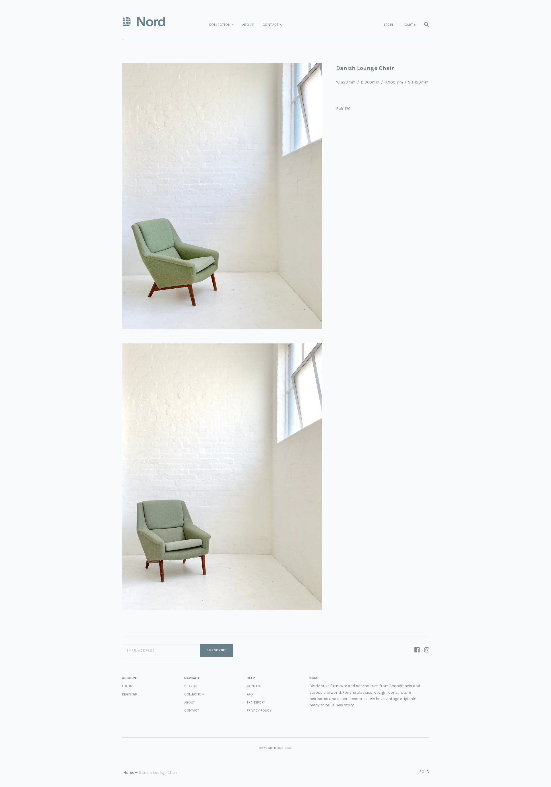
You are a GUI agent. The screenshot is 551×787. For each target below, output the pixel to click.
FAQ (250, 694)
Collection (220, 25)
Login (388, 25)
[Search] (426, 26)
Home (128, 772)
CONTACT (254, 686)
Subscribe (216, 650)
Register (129, 694)
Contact (271, 25)
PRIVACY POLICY (259, 710)
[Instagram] (426, 650)
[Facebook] (417, 650)
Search (190, 686)
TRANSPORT (256, 702)
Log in (127, 686)
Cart (410, 25)
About (248, 25)
